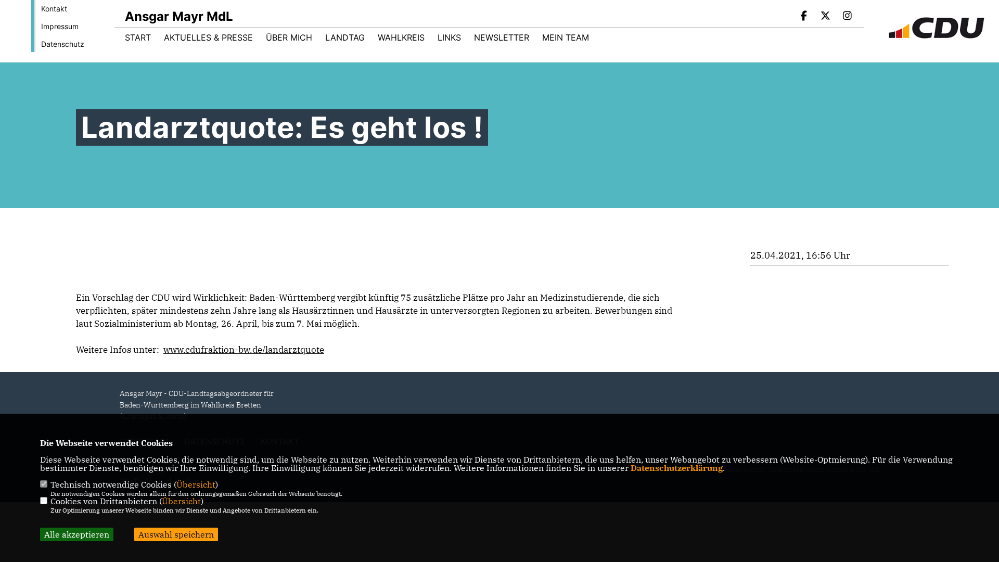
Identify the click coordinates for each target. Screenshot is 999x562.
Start (138, 37)
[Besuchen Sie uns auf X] (825, 16)
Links (449, 37)
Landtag (345, 37)
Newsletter (501, 37)
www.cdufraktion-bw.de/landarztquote (243, 349)
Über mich (289, 37)
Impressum (60, 26)
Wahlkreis (401, 37)
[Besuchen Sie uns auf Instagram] (847, 16)
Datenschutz (62, 44)
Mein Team (565, 37)
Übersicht (195, 484)
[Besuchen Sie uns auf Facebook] (804, 16)
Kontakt (54, 8)
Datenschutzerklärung (677, 468)
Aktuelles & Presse (208, 37)
